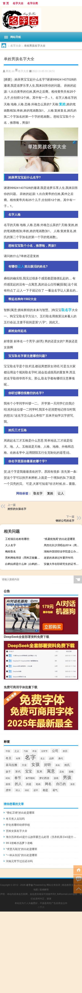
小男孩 (41, 907)
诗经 (27, 790)
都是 (45, 790)
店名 (61, 771)
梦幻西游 (44, 778)
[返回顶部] (77, 888)
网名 (48, 783)
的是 (28, 784)
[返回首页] (77, 869)
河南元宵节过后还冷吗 (19, 861)
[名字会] (41, 19)
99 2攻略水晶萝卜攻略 (19, 843)
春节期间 (30, 778)
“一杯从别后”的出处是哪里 (21, 855)
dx (13, 71)
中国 (8, 750)
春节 (17, 777)
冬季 (18, 758)
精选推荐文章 (69, 884)
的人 (18, 783)
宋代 (18, 771)
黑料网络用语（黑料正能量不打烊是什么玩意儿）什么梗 (23, 557)
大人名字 (10, 545)
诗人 (18, 790)
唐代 (60, 758)
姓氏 (67, 765)
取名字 (66, 309)
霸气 (55, 790)
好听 (47, 764)
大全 (24, 765)
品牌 (51, 758)
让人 (21, 266)
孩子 (8, 771)
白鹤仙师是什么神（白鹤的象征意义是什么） (23, 564)
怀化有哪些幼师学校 (18, 824)
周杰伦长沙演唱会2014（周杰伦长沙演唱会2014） (62, 545)
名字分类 (32, 3)
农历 (65, 750)
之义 (16, 750)
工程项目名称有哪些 (17, 539)
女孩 (35, 764)
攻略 (71, 771)
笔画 (38, 784)
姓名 (58, 765)
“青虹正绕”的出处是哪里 (20, 812)
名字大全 (18, 3)
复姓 (62, 104)
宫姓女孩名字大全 (16, 831)
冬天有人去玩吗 (15, 818)
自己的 (61, 783)
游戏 (56, 778)
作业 (34, 750)
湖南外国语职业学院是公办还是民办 (62, 551)
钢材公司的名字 (65, 520)
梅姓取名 (10, 551)
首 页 (6, 3)
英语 (72, 784)
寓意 (51, 771)
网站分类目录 (53, 884)
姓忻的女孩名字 (17, 509)
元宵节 (44, 750)
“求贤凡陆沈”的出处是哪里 (21, 849)
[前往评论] (77, 879)
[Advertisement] (41, 952)
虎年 (8, 790)
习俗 (26, 751)
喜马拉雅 (11, 765)
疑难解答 (44, 889)
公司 (55, 750)
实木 (39, 771)
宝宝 (28, 771)
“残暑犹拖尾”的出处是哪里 (59, 539)
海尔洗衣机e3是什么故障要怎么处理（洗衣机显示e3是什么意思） (42, 837)
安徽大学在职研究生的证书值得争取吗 (62, 564)
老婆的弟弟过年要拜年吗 (58, 557)
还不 (36, 790)
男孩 (67, 777)
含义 (42, 758)
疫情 (8, 784)
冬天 (8, 758)
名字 (30, 757)
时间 (8, 778)
